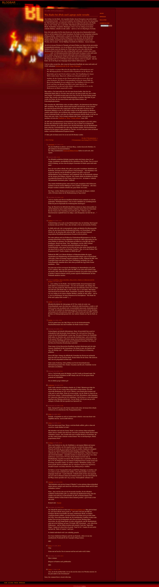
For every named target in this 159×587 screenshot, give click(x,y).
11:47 (61, 197)
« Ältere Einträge (49, 140)
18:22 (59, 414)
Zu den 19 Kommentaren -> (90, 138)
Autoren (10, 582)
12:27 (60, 302)
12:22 (60, 281)
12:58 (60, 320)
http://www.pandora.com (77, 510)
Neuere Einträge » (93, 140)
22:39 (61, 507)
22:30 (60, 482)
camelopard (51, 144)
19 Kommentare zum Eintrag (80, 140)
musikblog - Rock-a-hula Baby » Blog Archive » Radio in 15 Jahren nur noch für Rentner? (71, 280)
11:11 (61, 144)
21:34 (60, 443)
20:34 (59, 546)
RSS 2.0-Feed (103, 20)
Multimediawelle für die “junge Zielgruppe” (68, 66)
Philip (49, 414)
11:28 (58, 569)
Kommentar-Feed (104, 23)
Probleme (47, 53)
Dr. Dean (50, 443)
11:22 (58, 157)
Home (5, 582)
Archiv (102, 13)
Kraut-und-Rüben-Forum (70, 151)
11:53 (60, 220)
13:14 (61, 371)
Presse (16, 582)
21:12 (59, 423)
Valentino (50, 482)
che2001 (50, 302)
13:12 (61, 329)
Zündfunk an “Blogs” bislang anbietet (69, 118)
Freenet (59, 503)
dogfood (50, 220)
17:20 (61, 405)
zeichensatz (51, 385)
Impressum (103, 16)
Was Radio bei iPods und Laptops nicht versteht (67, 14)
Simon (50, 423)
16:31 (61, 556)
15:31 (61, 385)
